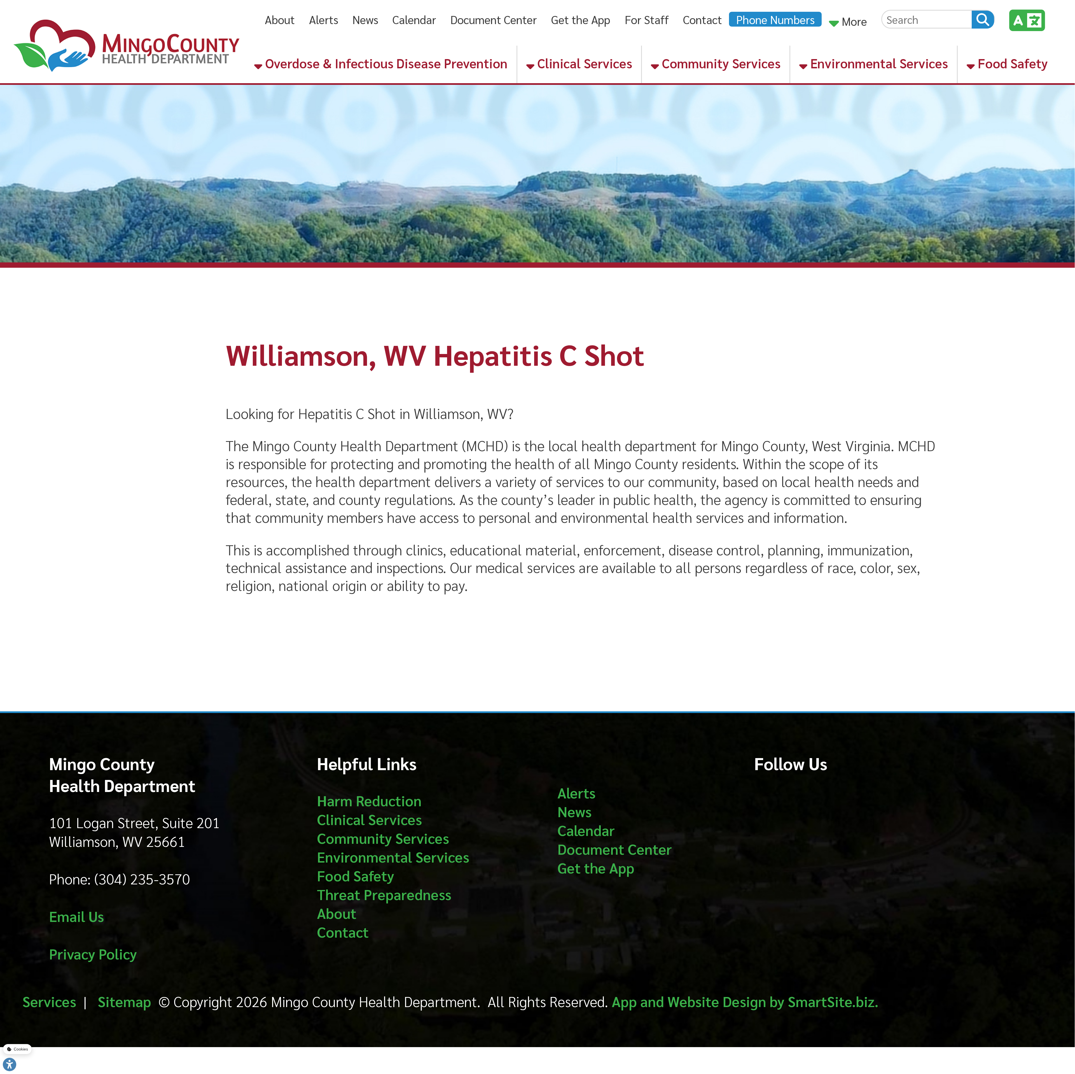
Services (49, 1001)
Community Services (719, 63)
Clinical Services (583, 63)
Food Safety (1011, 63)
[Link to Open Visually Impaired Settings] (9, 1064)
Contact (702, 19)
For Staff (647, 19)
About (280, 19)
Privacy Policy (93, 953)
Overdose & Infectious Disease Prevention (385, 63)
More (853, 20)
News (365, 19)
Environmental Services (877, 63)
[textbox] (927, 19)
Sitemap (124, 1001)
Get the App (580, 19)
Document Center (493, 19)
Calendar (414, 19)
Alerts (323, 19)
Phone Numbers (775, 19)
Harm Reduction (369, 800)
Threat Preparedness (384, 894)
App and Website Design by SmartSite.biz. (745, 1001)
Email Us (76, 916)
